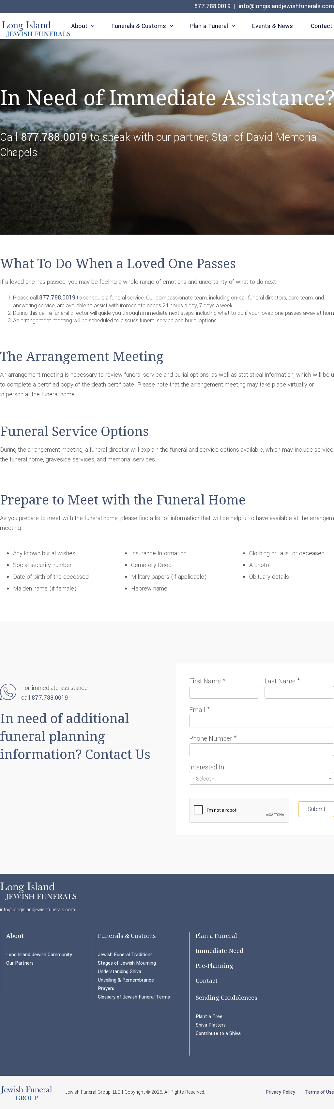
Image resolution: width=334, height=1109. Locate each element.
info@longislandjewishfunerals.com (286, 6)
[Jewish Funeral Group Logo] (26, 1100)
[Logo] (35, 27)
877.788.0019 (212, 6)
